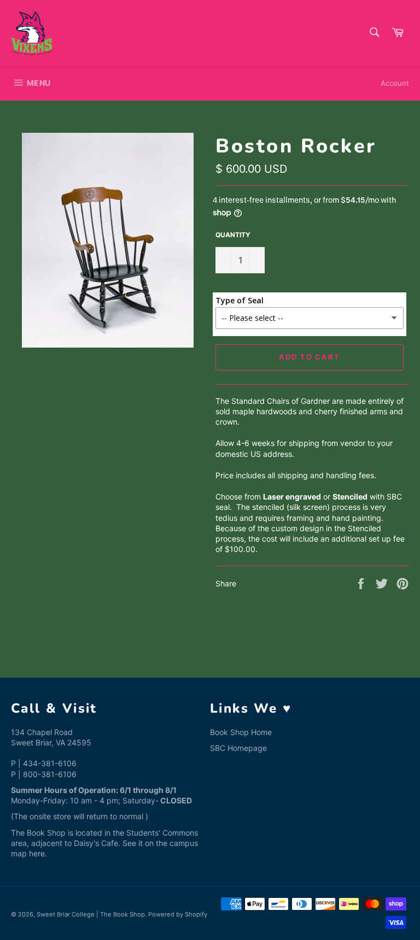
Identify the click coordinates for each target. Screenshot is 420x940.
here (37, 853)
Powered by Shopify (177, 914)
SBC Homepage (238, 748)
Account (395, 83)
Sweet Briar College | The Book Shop (91, 914)
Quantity (232, 235)
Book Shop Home (241, 732)
